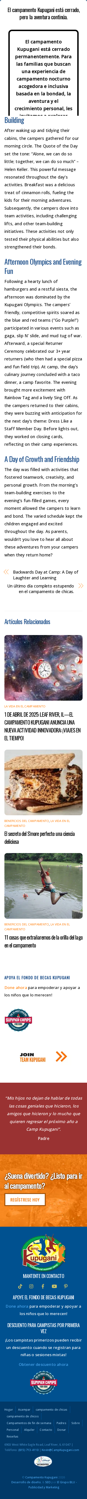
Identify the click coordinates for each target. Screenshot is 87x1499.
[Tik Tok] (20, 1285)
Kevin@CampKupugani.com (60, 1450)
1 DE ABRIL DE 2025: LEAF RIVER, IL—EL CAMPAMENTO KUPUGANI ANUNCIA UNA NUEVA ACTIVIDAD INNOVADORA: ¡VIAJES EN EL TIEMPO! (42, 726)
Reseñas (12, 1436)
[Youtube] (54, 1285)
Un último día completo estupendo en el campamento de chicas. (40, 588)
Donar (61, 1430)
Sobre (75, 1423)
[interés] (65, 1285)
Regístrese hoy (25, 1200)
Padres (61, 1423)
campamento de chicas (52, 1410)
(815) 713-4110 (28, 1450)
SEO (48, 1482)
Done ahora (15, 987)
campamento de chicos (23, 1416)
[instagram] (31, 1285)
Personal (13, 1430)
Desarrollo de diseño (26, 1482)
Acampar (24, 1410)
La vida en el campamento (24, 706)
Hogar (8, 1410)
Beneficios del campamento (26, 821)
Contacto (46, 1430)
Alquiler (29, 1430)
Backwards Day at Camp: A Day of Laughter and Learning (45, 575)
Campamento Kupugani (41, 1477)
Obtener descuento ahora (43, 1364)
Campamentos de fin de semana (29, 1423)
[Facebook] (43, 1285)
